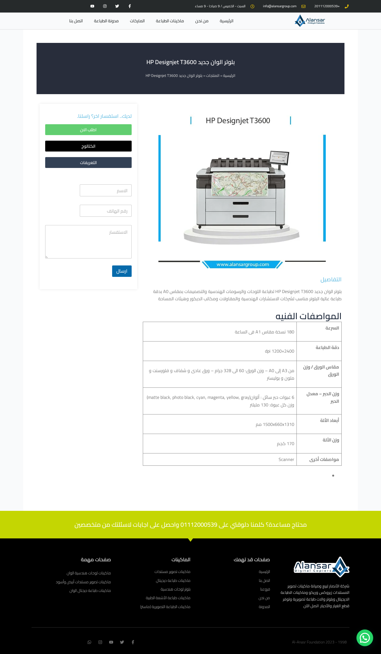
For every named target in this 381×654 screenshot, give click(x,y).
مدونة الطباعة (106, 21)
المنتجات (213, 75)
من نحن (202, 21)
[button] (88, 146)
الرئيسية (226, 21)
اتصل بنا (76, 21)
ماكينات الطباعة (170, 21)
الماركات (137, 21)
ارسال (121, 271)
